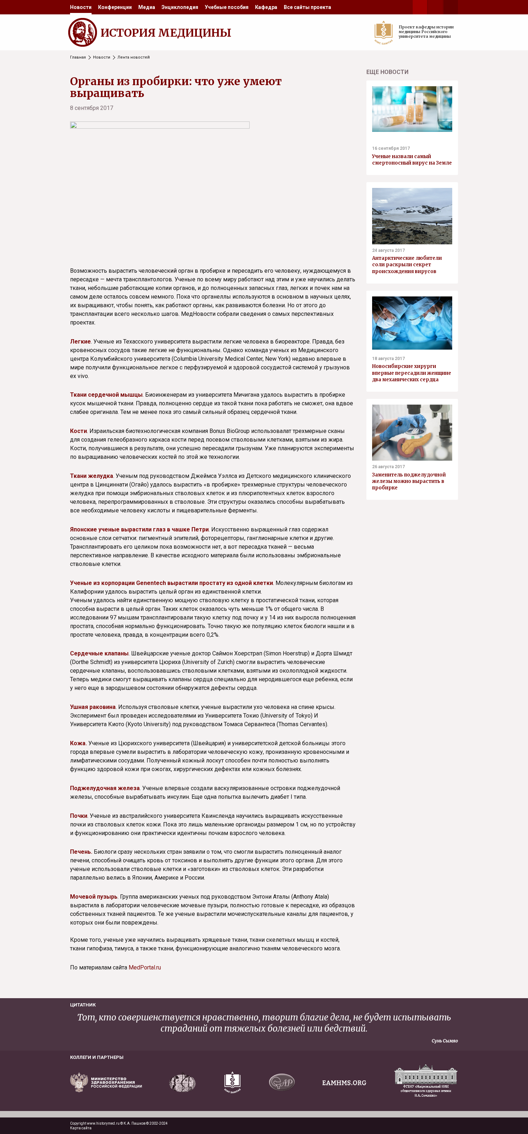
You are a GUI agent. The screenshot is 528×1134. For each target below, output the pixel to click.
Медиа (146, 7)
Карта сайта (81, 1128)
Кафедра (266, 7)
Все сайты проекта (307, 7)
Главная (78, 57)
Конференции (115, 7)
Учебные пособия (227, 7)
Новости (81, 7)
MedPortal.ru (145, 967)
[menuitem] (81, 7)
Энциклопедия (180, 7)
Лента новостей (133, 57)
